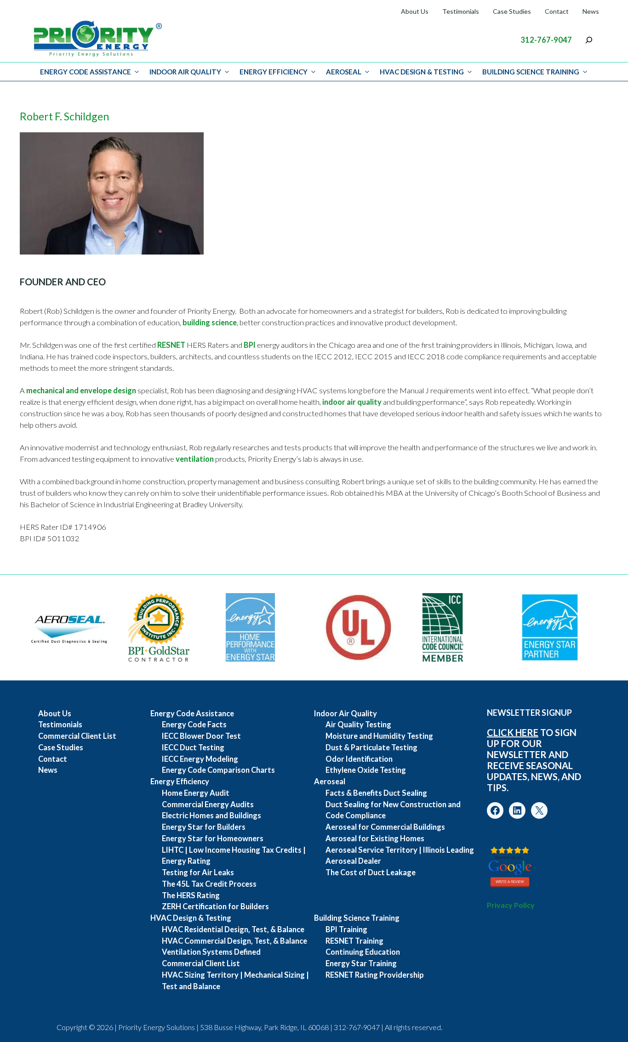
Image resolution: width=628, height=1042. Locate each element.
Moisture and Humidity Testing (379, 736)
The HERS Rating (191, 895)
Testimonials (460, 11)
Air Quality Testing (358, 724)
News (590, 11)
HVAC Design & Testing (422, 72)
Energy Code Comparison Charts (218, 770)
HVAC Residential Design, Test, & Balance (233, 929)
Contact (557, 11)
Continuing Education (362, 952)
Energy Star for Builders (203, 827)
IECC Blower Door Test (201, 736)
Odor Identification (359, 759)
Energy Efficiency (274, 72)
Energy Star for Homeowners (212, 838)
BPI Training (346, 929)
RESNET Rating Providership (374, 975)
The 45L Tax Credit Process (209, 884)
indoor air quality (352, 402)
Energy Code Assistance (85, 72)
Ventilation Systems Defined (211, 952)
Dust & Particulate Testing (371, 747)
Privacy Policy (511, 904)
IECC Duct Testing (193, 747)
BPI (250, 345)
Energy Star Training (361, 963)
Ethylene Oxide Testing (365, 770)
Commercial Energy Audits (208, 804)
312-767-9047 (546, 40)
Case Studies (512, 11)
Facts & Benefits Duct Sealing (376, 793)
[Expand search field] (589, 40)
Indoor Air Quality (185, 72)
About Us (414, 11)
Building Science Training (530, 72)
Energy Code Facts (194, 724)
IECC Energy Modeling (200, 759)
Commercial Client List (77, 736)
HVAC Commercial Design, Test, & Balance (234, 941)
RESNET (171, 345)
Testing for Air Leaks (198, 872)
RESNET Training (354, 941)
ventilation (195, 459)
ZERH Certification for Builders (215, 906)
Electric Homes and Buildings (211, 815)
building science (210, 322)
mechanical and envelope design (81, 390)
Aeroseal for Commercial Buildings (385, 827)
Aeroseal (343, 72)
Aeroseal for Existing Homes (374, 838)
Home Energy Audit (195, 793)
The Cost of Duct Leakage (370, 872)
